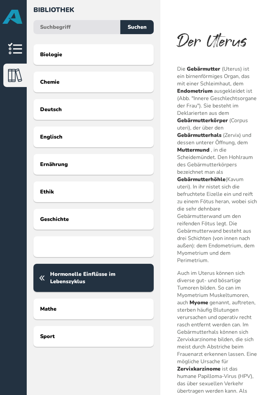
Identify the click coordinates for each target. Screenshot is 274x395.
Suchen (137, 27)
